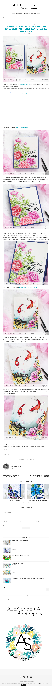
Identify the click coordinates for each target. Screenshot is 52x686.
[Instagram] (24, 677)
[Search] (48, 18)
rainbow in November (25, 84)
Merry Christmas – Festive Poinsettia (14, 500)
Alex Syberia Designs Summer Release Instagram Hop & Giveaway (28, 578)
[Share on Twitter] (30, 459)
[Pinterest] (45, 18)
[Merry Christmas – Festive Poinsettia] (14, 491)
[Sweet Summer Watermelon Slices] (7, 557)
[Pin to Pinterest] (31, 459)
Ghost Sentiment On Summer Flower (38, 500)
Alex (25, 33)
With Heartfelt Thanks (17, 548)
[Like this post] (27, 459)
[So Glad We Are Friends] (7, 565)
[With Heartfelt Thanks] (7, 550)
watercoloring (7, 454)
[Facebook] (20, 677)
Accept (23, 684)
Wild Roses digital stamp (22, 127)
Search (4, 587)
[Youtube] (46, 18)
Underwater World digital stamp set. (28, 287)
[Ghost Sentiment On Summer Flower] (38, 491)
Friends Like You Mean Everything (20, 540)
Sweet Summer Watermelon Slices (20, 555)
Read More (29, 684)
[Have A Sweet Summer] (7, 572)
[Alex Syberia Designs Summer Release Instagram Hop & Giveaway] (7, 580)
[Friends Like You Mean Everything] (7, 542)
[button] (5, 493)
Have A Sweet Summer (17, 570)
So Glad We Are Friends (17, 563)
